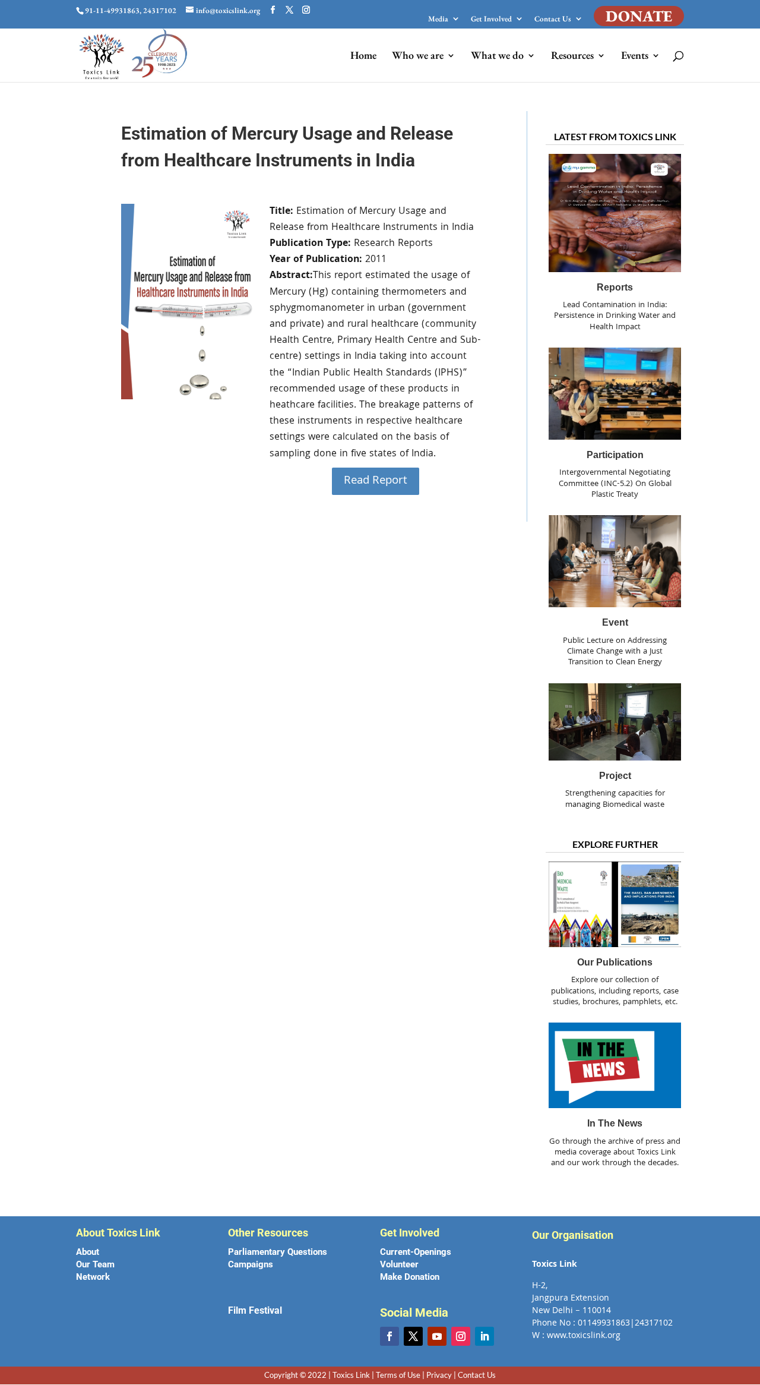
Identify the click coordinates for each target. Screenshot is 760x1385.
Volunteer (399, 1264)
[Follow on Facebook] (389, 1336)
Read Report (375, 481)
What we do (497, 56)
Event (615, 622)
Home (363, 56)
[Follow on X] (413, 1336)
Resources (572, 56)
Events (634, 56)
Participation (615, 455)
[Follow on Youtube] (437, 1336)
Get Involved (491, 19)
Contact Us (552, 19)
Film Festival (255, 1310)
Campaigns (250, 1264)
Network (93, 1277)
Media (438, 19)
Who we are (418, 56)
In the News (614, 1123)
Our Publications (615, 962)
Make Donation (409, 1277)
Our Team (95, 1264)
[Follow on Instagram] (460, 1336)
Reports (615, 287)
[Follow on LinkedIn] (484, 1336)
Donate (639, 16)
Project (615, 776)
